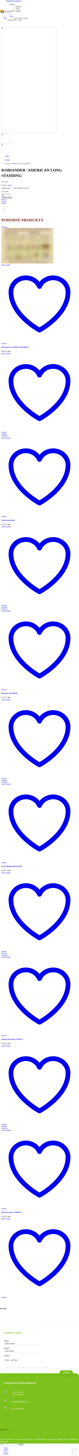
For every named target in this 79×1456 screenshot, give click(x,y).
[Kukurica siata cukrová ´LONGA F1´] (4, 953)
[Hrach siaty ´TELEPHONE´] (4, 607)
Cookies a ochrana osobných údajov (57, 1439)
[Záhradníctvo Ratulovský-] (14, 1)
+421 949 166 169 (17, 1408)
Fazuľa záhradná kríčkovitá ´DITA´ (11, 866)
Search (21, 1444)
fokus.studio (29, 1439)
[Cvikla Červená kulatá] (4, 434)
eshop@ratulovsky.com (19, 1401)
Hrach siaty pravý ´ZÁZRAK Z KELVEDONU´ (15, 347)
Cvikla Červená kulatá (8, 520)
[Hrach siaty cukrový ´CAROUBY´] (4, 1126)
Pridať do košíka (6, 197)
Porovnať (4, 199)
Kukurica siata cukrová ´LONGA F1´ (12, 1039)
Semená (10, 185)
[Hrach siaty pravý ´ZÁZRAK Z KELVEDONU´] (4, 227)
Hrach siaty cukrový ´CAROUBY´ (11, 1212)
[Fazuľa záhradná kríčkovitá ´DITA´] (4, 780)
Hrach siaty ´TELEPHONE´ (9, 693)
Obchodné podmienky (40, 1439)
